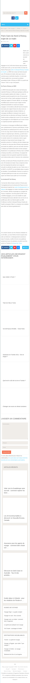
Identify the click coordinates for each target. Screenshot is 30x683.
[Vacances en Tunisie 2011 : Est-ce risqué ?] (15, 345)
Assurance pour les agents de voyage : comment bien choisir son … (14, 545)
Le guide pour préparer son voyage (13, 624)
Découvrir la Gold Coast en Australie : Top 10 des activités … (13, 573)
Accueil (7, 669)
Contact (25, 671)
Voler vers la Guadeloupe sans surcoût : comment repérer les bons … (14, 490)
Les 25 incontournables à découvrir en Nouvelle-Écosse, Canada (14, 518)
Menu (3, 24)
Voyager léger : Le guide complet (13, 612)
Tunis (2, 30)
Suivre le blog (7, 671)
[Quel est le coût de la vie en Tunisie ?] (15, 371)
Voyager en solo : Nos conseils (12, 615)
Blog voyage (4, 28)
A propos (14, 669)
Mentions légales (17, 671)
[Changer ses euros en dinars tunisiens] (15, 397)
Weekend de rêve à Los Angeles (13, 654)
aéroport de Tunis (17, 243)
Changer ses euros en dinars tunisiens (14, 406)
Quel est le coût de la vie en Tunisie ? (14, 380)
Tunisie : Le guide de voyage (12, 639)
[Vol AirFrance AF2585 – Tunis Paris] (15, 320)
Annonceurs (21, 669)
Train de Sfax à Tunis (9, 303)
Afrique (18, 28)
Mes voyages (11, 28)
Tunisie (24, 28)
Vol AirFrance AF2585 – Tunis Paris (14, 329)
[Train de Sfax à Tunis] (15, 294)
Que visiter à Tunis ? (9, 277)
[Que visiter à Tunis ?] (15, 268)
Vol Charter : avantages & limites (13, 628)
